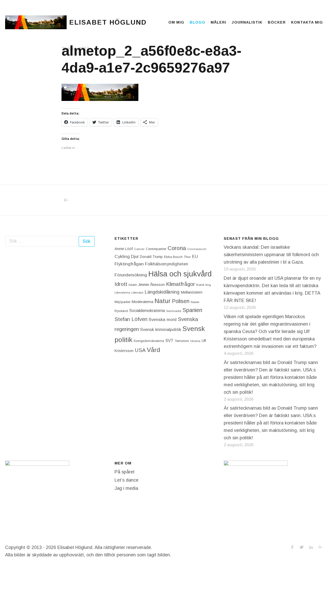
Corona (177, 248)
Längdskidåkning (162, 292)
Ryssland (121, 311)
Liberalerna (122, 292)
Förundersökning (131, 275)
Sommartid (173, 311)
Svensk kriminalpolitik (160, 329)
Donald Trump (151, 257)
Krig (208, 284)
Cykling (122, 256)
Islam (133, 285)
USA (140, 350)
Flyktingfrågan (129, 263)
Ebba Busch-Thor (177, 257)
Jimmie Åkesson (151, 285)
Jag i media (126, 488)
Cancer (139, 249)
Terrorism (182, 341)
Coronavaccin (196, 249)
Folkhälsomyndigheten (166, 264)
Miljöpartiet (122, 302)
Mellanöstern (191, 292)
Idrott (121, 284)
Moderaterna (142, 301)
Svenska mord (163, 319)
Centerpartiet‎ (156, 249)
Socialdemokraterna (147, 310)
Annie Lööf (124, 249)
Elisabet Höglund (108, 22)
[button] (36, 22)
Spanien (192, 310)
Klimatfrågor (180, 284)
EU (195, 256)
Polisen (180, 301)
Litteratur (137, 292)
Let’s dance (126, 480)
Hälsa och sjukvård (180, 273)
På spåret (125, 471)
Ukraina (195, 340)
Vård (153, 349)
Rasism (195, 302)
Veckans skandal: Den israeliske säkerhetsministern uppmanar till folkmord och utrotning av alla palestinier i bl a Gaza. (271, 255)
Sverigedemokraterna (149, 341)
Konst (200, 285)
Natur (163, 300)
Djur (135, 256)
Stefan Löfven (131, 319)
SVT (169, 340)
